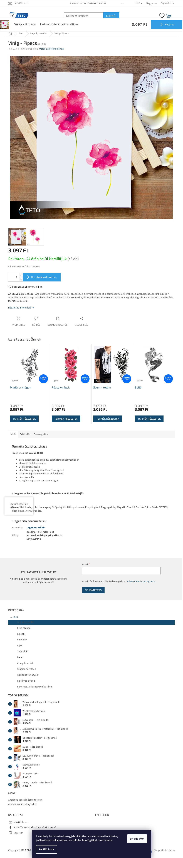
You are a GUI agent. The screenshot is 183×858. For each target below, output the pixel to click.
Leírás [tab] (12, 434)
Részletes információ (18, 308)
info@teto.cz (19, 822)
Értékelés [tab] (24, 434)
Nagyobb (21, 639)
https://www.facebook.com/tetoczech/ (33, 827)
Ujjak (18, 645)
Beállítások (45, 849)
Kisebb (19, 634)
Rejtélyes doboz (25, 681)
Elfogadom (135, 839)
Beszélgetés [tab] (39, 434)
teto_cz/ (17, 833)
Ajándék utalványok (26, 675)
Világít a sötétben (25, 669)
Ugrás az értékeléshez (50, 49)
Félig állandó (22, 628)
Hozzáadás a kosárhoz (43, 277)
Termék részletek (23, 418)
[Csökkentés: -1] (19, 279)
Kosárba (167, 24)
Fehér (19, 657)
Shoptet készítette (163, 850)
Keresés (110, 15)
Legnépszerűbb (34, 527)
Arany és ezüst (24, 663)
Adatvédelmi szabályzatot (139, 581)
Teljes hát (21, 651)
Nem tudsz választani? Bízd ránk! (33, 687)
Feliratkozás (91, 590)
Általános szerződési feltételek (86, 3)
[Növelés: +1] (19, 275)
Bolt (14, 617)
